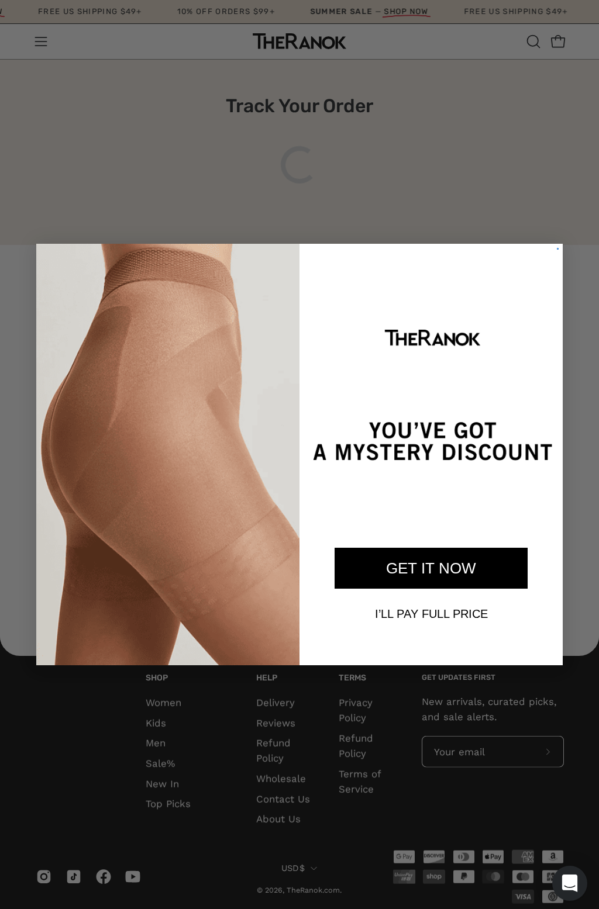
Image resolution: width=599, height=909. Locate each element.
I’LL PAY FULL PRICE (431, 613)
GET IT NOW (431, 568)
